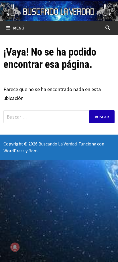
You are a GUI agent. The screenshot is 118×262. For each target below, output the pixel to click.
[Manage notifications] (14, 247)
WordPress (14, 150)
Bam (33, 150)
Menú (18, 28)
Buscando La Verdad (57, 144)
